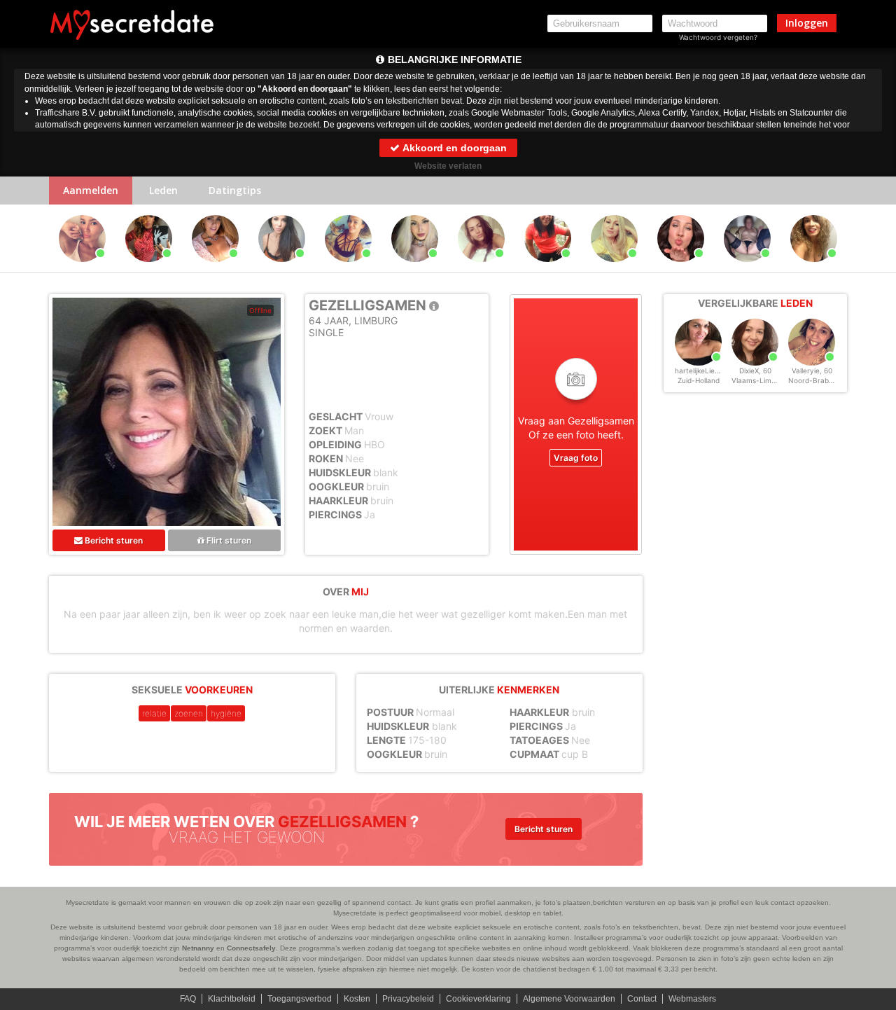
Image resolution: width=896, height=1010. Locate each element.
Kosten (357, 999)
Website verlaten (448, 166)
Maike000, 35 (481, 268)
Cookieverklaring (478, 999)
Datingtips (235, 190)
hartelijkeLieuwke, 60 (710, 370)
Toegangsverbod (299, 999)
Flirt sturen (227, 540)
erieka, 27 (282, 268)
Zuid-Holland (699, 380)
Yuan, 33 (82, 268)
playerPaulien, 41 (815, 268)
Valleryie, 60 (812, 370)
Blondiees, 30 (415, 268)
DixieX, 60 (755, 370)
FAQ (188, 999)
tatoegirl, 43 (215, 268)
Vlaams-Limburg (759, 380)
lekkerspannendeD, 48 (151, 268)
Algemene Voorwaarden (569, 999)
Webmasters (692, 999)
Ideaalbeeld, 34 (681, 268)
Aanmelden (90, 190)
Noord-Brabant (814, 380)
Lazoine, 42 (548, 268)
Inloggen (806, 22)
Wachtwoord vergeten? (718, 37)
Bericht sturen (113, 540)
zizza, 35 (614, 268)
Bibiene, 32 (348, 268)
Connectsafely (251, 948)
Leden (163, 190)
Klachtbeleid (231, 999)
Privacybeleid (408, 999)
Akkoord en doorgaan (453, 147)
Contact (642, 999)
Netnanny (198, 948)
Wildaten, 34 (747, 268)
